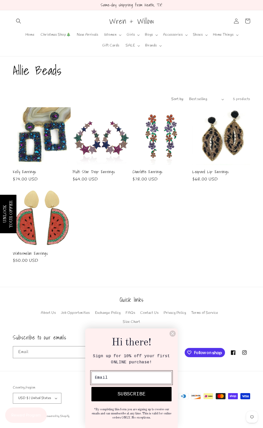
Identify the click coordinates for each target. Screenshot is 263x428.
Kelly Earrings (24, 171)
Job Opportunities (75, 312)
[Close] (173, 333)
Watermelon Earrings (30, 253)
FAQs (130, 312)
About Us (48, 312)
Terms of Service (204, 312)
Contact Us (149, 312)
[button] (18, 21)
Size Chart (131, 321)
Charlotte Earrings (148, 171)
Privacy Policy (175, 312)
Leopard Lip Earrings (210, 171)
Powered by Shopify (57, 416)
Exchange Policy (108, 312)
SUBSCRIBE (131, 394)
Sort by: (177, 99)
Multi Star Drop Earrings (94, 171)
